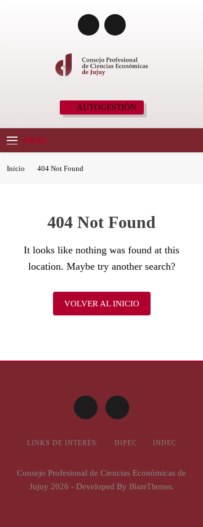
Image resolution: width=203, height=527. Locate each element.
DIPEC (125, 443)
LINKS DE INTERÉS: (63, 443)
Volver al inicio (101, 303)
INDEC (164, 443)
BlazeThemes (150, 486)
